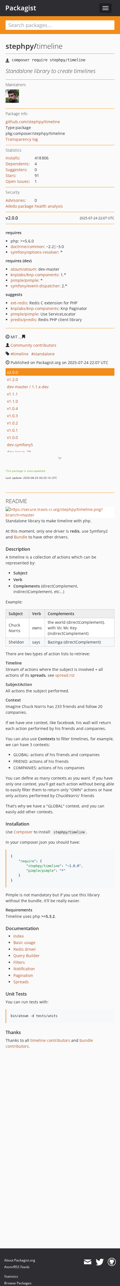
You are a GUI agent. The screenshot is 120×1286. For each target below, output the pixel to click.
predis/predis (23, 319)
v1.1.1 (12, 394)
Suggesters (16, 169)
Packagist (20, 7)
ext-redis (19, 302)
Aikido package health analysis (34, 206)
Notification (24, 968)
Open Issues (17, 181)
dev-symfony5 (20, 444)
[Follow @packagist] (100, 1262)
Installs (12, 158)
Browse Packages (18, 1283)
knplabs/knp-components (34, 274)
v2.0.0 (12, 372)
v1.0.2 (12, 423)
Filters (19, 962)
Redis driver (24, 949)
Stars (10, 175)
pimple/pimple (24, 280)
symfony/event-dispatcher (35, 285)
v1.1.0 (12, 401)
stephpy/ (21, 46)
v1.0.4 (12, 408)
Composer (23, 831)
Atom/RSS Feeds (17, 1267)
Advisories (15, 200)
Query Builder (26, 955)
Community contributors (33, 345)
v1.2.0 (12, 379)
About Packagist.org (19, 1260)
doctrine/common (27, 246)
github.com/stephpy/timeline (33, 121)
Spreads (21, 981)
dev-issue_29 (19, 452)
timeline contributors (50, 1040)
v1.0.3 (12, 415)
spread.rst (65, 675)
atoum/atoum (23, 269)
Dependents (17, 163)
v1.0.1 (12, 430)
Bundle (20, 537)
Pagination (23, 975)
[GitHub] (112, 1262)
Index (18, 936)
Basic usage (24, 942)
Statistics (11, 1276)
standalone (44, 353)
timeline (20, 353)
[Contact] (87, 1262)
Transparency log (22, 139)
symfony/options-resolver (34, 252)
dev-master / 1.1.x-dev (28, 386)
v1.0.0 (12, 437)
